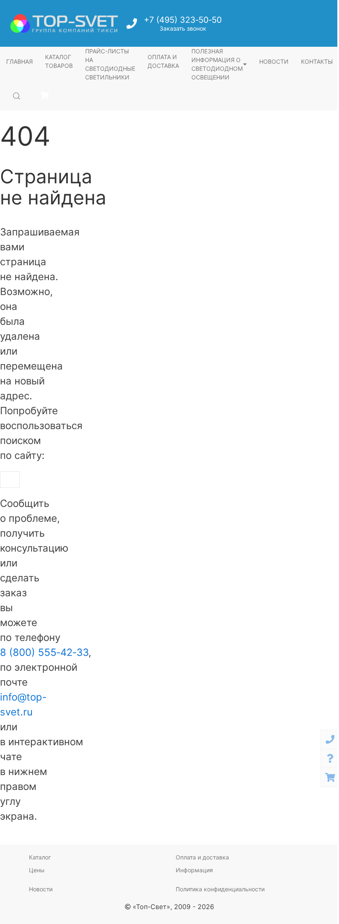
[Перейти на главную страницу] (64, 23)
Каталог (40, 857)
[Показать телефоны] (330, 739)
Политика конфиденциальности (220, 889)
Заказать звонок (183, 28)
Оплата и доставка (163, 61)
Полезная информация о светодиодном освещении (217, 64)
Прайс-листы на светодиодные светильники (110, 64)
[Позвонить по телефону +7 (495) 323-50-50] (132, 26)
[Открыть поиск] (16, 96)
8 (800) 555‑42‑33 (44, 652)
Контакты (317, 61)
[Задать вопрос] (330, 758)
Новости (274, 61)
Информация (194, 870)
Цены (37, 870)
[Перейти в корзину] (44, 95)
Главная (19, 61)
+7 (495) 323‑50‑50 (183, 20)
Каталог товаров (59, 61)
